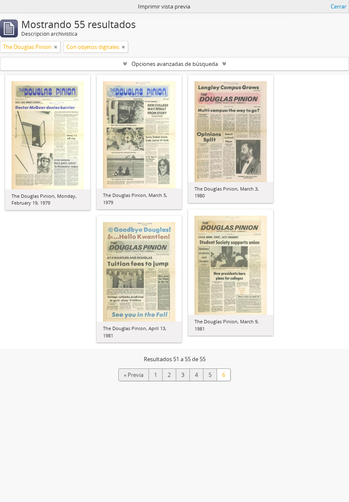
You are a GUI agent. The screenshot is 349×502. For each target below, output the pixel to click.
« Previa (133, 375)
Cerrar (338, 6)
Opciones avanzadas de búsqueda (175, 64)
